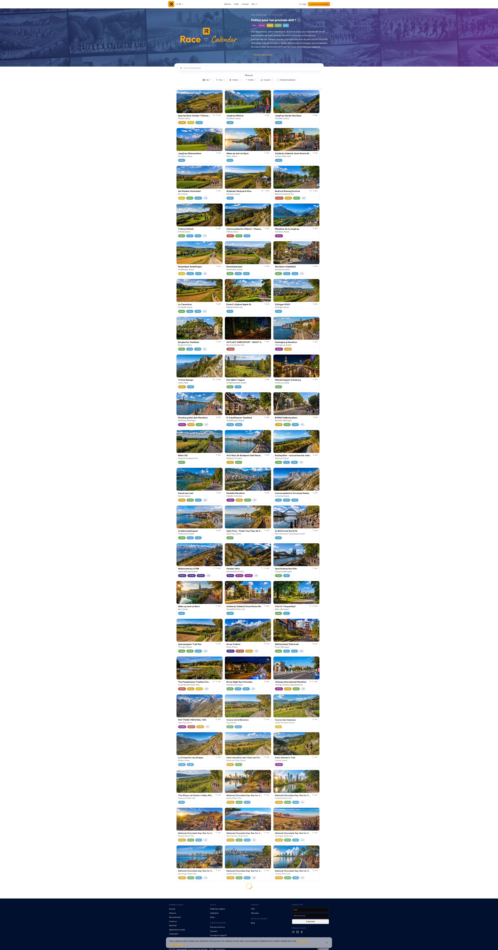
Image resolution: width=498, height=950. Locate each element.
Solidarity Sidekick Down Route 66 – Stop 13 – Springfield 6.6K (257, 606)
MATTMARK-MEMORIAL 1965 (192, 719)
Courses (245, 4)
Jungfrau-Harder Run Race (288, 115)
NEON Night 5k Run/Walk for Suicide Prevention (299, 908)
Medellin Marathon (235, 493)
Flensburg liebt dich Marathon (193, 417)
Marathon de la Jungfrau (287, 229)
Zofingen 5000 (282, 304)
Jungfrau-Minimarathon (189, 153)
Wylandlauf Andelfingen (190, 266)
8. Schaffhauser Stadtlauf (239, 417)
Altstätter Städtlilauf (285, 266)
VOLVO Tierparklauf (285, 606)
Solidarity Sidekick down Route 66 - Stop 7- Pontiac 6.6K (303, 153)
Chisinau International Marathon (290, 682)
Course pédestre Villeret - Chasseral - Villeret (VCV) (253, 229)
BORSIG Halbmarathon (286, 417)
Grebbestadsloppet (188, 531)
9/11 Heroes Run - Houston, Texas (194, 908)
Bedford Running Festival (287, 191)
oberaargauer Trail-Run (189, 644)
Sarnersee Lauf (185, 493)
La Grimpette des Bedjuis (190, 757)
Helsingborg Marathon (286, 342)
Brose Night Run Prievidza (239, 682)
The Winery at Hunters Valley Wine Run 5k (199, 795)
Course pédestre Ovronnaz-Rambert (293, 493)
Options (227, 4)
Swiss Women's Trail (285, 757)
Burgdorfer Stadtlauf (188, 342)
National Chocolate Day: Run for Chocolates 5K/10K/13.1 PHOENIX (210, 833)
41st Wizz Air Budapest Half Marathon (245, 455)
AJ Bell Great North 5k (286, 531)
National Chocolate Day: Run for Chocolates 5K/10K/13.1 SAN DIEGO (211, 870)
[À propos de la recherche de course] (299, 20)
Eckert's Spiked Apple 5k (238, 304)
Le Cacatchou (185, 304)
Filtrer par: (249, 75)
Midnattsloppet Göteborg (288, 380)
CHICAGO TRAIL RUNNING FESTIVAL (244, 908)
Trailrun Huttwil (185, 229)
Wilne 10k (183, 455)
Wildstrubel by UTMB (188, 568)
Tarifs (236, 4)
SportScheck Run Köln (286, 568)
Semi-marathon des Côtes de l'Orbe (244, 757)
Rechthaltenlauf (234, 266)
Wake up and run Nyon (237, 153)
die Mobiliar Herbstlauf (189, 191)
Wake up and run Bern (189, 606)
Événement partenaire (287, 80)
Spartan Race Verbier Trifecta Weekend (198, 115)
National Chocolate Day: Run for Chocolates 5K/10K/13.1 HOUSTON (308, 795)
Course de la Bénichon (237, 719)
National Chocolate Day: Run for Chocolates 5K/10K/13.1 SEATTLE (259, 870)
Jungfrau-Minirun (234, 115)
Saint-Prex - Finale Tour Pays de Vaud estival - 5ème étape (255, 531)
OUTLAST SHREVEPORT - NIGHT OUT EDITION (249, 342)
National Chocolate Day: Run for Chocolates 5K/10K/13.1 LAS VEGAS (309, 833)
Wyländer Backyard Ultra (238, 191)
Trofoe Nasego (185, 380)
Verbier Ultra (233, 568)
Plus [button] (253, 4)
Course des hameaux (285, 719)
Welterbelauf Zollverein (287, 644)
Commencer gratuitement (319, 4)
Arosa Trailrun (233, 644)
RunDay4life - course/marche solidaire (294, 455)
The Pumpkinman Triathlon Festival (195, 682)
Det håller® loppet (235, 380)
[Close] (327, 943)
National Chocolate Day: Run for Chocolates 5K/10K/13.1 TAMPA (306, 870)
